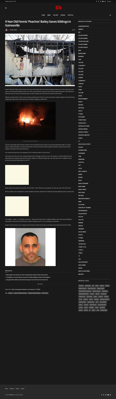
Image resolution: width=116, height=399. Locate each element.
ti (89, 310)
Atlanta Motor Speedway (85, 291)
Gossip (80, 138)
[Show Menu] (6, 8)
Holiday (80, 147)
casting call (82, 296)
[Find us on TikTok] (105, 1)
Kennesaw (81, 159)
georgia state (82, 302)
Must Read (81, 192)
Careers (17, 388)
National (81, 195)
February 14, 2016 (24, 29)
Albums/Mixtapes (83, 26)
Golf (97, 302)
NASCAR (91, 307)
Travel (80, 253)
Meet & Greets (82, 171)
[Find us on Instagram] (100, 1)
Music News (81, 186)
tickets (80, 250)
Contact (22, 388)
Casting (80, 62)
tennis (85, 310)
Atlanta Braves (83, 35)
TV (79, 256)
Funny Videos (82, 120)
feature (106, 296)
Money (80, 174)
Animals (80, 29)
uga (98, 310)
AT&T (97, 285)
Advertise (12, 388)
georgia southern (104, 299)
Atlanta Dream (82, 38)
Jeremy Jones (13, 29)
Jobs (79, 156)
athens (10, 293)
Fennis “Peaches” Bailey (20, 293)
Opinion (63, 15)
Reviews (80, 222)
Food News (81, 117)
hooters (86, 304)
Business (81, 56)
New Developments (84, 198)
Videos (80, 268)
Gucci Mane (103, 302)
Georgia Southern (83, 126)
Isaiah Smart (93, 304)
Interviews (81, 153)
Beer (79, 50)
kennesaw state (102, 304)
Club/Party (81, 65)
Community (81, 80)
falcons (101, 296)
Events (80, 101)
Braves (97, 293)
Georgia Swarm (82, 129)
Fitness (80, 114)
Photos (80, 216)
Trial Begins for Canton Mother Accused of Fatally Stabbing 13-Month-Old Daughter (28, 277)
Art (79, 32)
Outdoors (81, 204)
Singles (80, 225)
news (96, 307)
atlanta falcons (91, 288)
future (90, 299)
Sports (80, 235)
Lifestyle (70, 15)
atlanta (107, 285)
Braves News (82, 53)
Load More (40, 284)
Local (80, 168)
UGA (79, 259)
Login (109, 1)
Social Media (82, 231)
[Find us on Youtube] (102, 1)
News (49, 15)
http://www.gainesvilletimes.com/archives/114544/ (26, 289)
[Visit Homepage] (59, 8)
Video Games (82, 265)
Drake (95, 296)
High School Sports (84, 144)
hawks (80, 304)
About (6, 388)
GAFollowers (11, 394)
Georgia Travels (83, 132)
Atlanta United (83, 47)
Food (80, 299)
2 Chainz (81, 285)
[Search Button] (110, 15)
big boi (92, 293)
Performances (82, 210)
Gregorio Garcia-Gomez (34, 293)
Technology (82, 244)
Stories (80, 238)
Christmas (89, 296)
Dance (80, 95)
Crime (80, 89)
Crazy (80, 86)
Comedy (80, 77)
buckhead (103, 293)
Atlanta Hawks (82, 44)
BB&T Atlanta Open (83, 293)
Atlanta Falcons (83, 41)
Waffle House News (84, 271)
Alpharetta (87, 285)
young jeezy (104, 310)
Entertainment (83, 98)
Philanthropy (82, 213)
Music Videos (82, 189)
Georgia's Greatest (84, 135)
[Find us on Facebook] (96, 1)
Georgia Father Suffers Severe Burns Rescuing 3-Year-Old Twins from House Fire (27, 279)
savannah (102, 307)
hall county (45, 293)
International (82, 150)
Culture (55, 15)
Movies (80, 177)
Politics (80, 219)
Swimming (81, 241)
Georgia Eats (82, 123)
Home (43, 15)
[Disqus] (40, 318)
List (79, 165)
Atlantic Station (96, 291)
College (80, 68)
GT (79, 141)
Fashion (80, 104)
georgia (96, 299)
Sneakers (81, 228)
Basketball (104, 291)
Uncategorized (83, 262)
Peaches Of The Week (84, 207)
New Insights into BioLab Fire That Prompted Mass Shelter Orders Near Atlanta (27, 275)
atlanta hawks (100, 288)
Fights (80, 111)
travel (93, 310)
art (93, 285)
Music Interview (83, 183)
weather (80, 274)
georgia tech (91, 302)
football (85, 299)
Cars (79, 59)
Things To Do (82, 247)
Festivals (81, 107)
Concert (81, 83)
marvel (80, 307)
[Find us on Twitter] (98, 1)
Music (80, 180)
